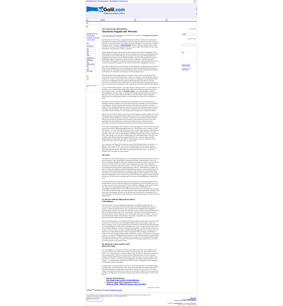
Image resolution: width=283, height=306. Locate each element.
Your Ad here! (185, 69)
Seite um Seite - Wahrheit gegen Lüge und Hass (126, 284)
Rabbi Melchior (126, 45)
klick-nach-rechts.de (103, 1)
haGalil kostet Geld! (115, 290)
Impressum (193, 298)
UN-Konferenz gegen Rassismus (150, 35)
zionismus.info (123, 1)
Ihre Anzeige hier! (186, 65)
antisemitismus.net (91, 1)
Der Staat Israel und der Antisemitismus (122, 280)
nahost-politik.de (114, 1)
